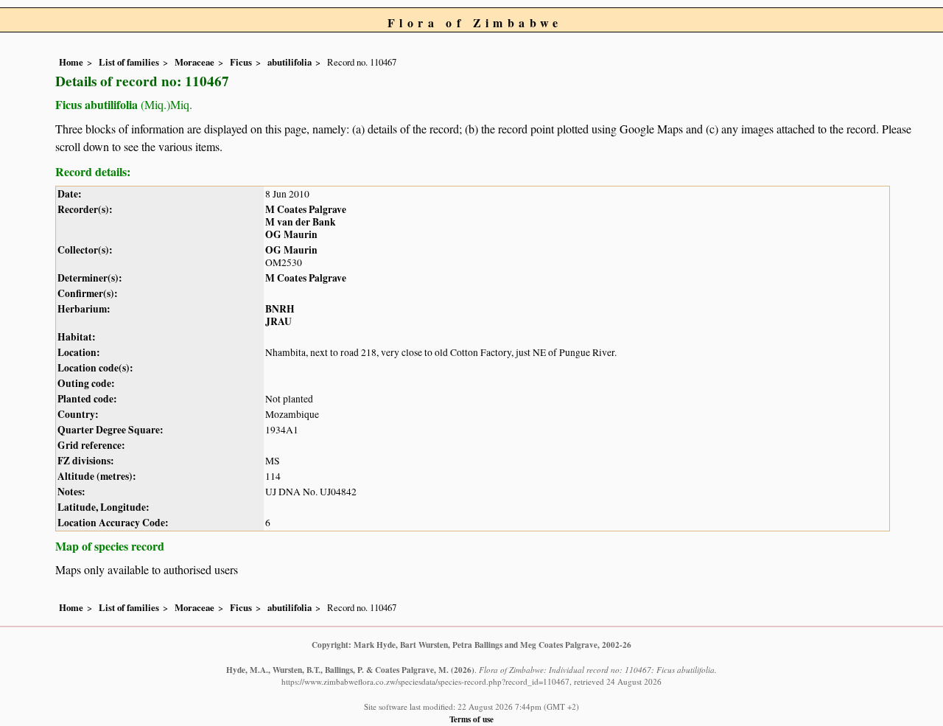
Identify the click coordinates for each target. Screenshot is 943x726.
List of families (129, 62)
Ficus (241, 62)
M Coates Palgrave (305, 209)
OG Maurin (291, 234)
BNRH (280, 308)
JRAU (278, 321)
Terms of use (471, 719)
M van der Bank (300, 221)
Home (71, 62)
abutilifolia (289, 62)
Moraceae (194, 62)
